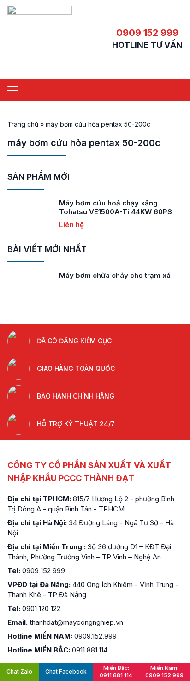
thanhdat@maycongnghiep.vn (76, 622)
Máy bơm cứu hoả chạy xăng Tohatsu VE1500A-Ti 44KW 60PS (115, 207)
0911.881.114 (89, 650)
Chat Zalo (19, 671)
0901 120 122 (41, 608)
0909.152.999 (95, 636)
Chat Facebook (66, 671)
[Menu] (12, 90)
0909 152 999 (147, 32)
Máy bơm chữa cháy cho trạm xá (115, 275)
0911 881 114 (116, 671)
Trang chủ (22, 124)
